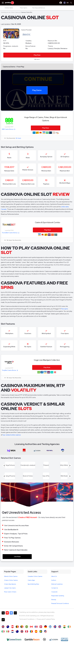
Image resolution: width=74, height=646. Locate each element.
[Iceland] (55, 626)
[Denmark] (40, 626)
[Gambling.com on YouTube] (7, 614)
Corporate (54, 592)
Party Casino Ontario (10, 592)
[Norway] (22, 631)
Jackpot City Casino (10, 588)
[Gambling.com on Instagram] (15, 614)
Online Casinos (15, 12)
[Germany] (45, 626)
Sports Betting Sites (33, 584)
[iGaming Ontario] (13, 639)
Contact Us (54, 588)
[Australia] (7, 626)
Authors (53, 580)
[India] (64, 626)
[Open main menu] (3, 3)
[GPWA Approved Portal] (64, 639)
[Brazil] (26, 626)
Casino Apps (31, 580)
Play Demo (37, 90)
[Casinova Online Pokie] (17, 631)
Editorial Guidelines (57, 584)
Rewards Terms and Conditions (60, 603)
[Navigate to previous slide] (4, 465)
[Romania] (31, 631)
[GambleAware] (32, 639)
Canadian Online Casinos (35, 576)
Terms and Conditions (27, 619)
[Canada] (36, 626)
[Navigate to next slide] (69, 465)
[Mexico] (7, 631)
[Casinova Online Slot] (31, 626)
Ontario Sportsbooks (10, 584)
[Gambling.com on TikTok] (3, 620)
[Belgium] (17, 626)
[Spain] (36, 631)
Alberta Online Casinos (10, 576)
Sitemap (53, 599)
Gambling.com (5, 12)
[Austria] (12, 626)
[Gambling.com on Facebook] (11, 614)
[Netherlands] (12, 631)
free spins (64, 309)
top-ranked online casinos (12, 435)
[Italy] (3, 631)
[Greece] (50, 626)
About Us (54, 576)
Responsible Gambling (57, 596)
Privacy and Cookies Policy (46, 619)
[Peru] (26, 631)
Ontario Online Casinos (11, 580)
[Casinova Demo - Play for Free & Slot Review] (3, 626)
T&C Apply (18, 138)
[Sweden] (40, 631)
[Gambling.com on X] (3, 614)
